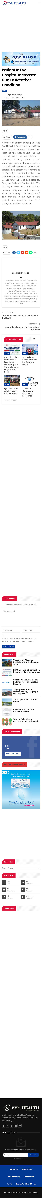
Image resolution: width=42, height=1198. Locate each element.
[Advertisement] (21, 30)
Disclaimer (29, 1176)
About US (14, 1169)
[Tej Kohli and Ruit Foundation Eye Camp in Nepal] (30, 349)
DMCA (9, 1184)
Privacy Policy (14, 1176)
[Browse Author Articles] (21, 265)
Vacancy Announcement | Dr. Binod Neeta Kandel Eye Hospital (25, 682)
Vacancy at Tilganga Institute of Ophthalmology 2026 (26, 662)
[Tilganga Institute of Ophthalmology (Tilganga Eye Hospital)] (7, 692)
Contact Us (27, 1169)
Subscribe (34, 1155)
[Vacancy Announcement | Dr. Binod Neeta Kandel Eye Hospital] (7, 682)
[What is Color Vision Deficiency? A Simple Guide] (7, 722)
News (4, 90)
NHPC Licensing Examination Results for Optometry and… (26, 671)
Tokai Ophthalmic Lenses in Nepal (26, 700)
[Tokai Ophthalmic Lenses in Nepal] (7, 702)
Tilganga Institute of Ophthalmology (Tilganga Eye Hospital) (25, 691)
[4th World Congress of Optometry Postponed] (30, 380)
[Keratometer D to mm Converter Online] (7, 712)
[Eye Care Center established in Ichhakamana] (12, 380)
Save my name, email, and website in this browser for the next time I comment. (19, 640)
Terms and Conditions (26, 1184)
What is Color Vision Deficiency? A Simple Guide (26, 720)
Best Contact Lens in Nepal (14, 764)
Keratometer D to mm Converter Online (23, 710)
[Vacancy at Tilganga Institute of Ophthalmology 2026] (7, 662)
